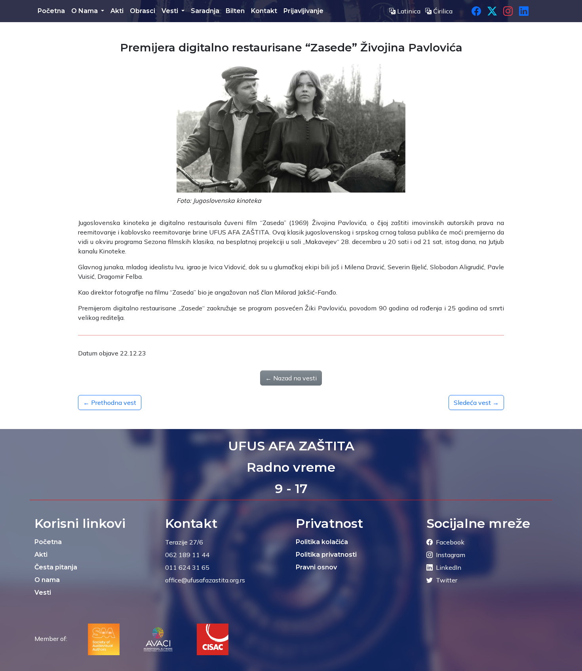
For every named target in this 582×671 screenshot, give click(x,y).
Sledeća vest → (476, 402)
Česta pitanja (55, 567)
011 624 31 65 (187, 567)
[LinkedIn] (524, 11)
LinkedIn (448, 567)
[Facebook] (476, 11)
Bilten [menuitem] (235, 11)
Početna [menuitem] (51, 11)
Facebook (450, 542)
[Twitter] (492, 11)
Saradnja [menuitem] (205, 11)
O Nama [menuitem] (85, 11)
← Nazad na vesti (291, 378)
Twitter (446, 580)
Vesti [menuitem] (171, 11)
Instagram (450, 555)
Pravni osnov (316, 567)
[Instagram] (508, 11)
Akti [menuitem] (117, 11)
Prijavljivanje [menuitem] (303, 11)
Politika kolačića (322, 542)
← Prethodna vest (109, 402)
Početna (48, 542)
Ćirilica (442, 11)
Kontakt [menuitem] (264, 11)
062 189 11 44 (187, 555)
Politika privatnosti (326, 554)
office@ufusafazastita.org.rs (205, 580)
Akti (41, 554)
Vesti (42, 592)
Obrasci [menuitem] (142, 11)
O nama (47, 580)
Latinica (409, 11)
